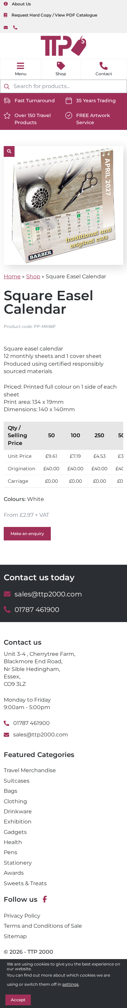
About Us (21, 3)
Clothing (15, 801)
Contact (104, 73)
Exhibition (17, 821)
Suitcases (16, 781)
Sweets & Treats (25, 883)
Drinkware (18, 811)
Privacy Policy (22, 916)
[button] (9, 151)
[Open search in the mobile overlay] (63, 86)
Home (12, 276)
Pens (10, 852)
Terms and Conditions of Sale (43, 926)
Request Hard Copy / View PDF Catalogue (54, 15)
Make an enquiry (27, 533)
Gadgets (15, 832)
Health (13, 842)
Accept (18, 999)
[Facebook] (45, 899)
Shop (61, 73)
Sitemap (15, 936)
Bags (10, 791)
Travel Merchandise (30, 770)
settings (70, 984)
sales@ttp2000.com (6, 28)
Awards (14, 873)
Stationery (18, 863)
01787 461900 (15, 28)
